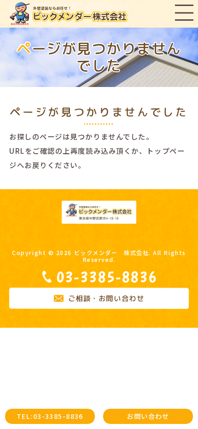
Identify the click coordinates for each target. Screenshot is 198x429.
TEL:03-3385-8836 (50, 416)
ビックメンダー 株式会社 (111, 253)
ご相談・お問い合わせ (106, 298)
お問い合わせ (148, 416)
